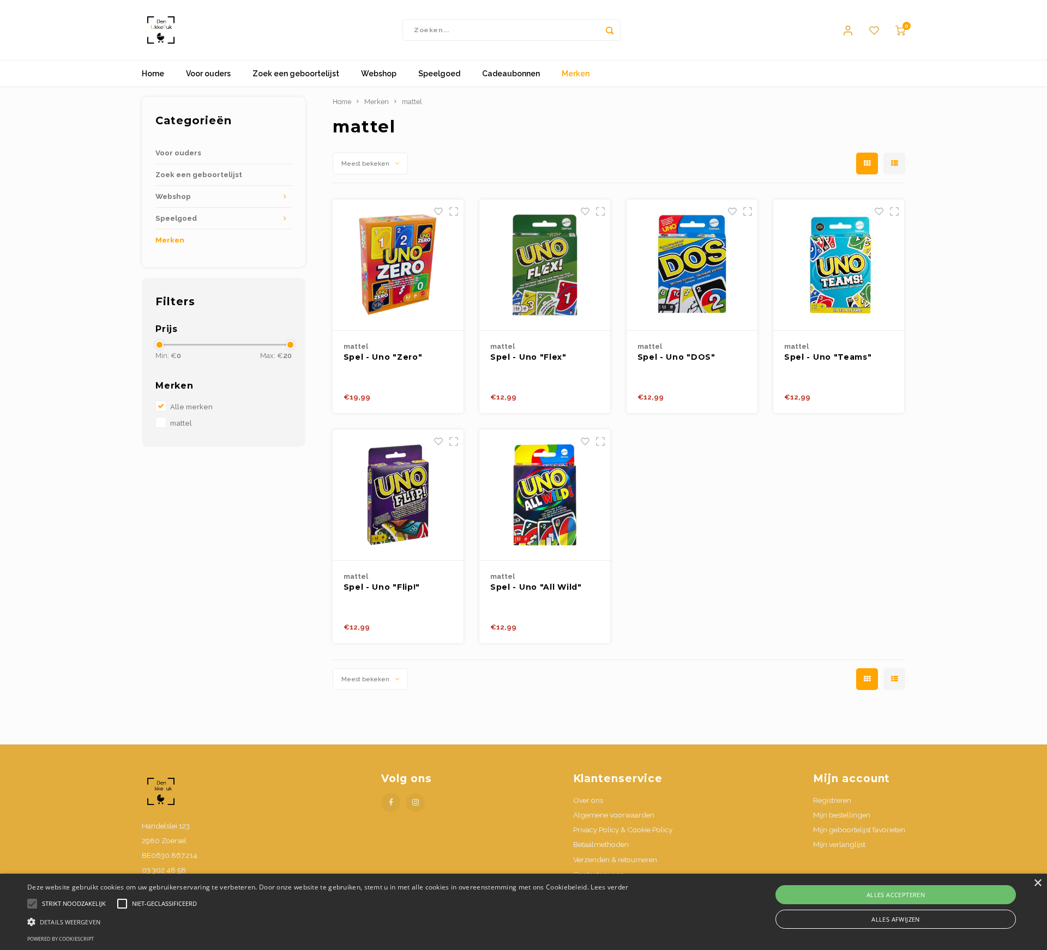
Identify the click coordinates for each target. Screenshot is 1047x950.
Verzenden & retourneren (615, 859)
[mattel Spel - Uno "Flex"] (544, 265)
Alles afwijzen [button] (895, 919)
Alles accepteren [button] (896, 895)
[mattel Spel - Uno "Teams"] (838, 265)
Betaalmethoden (601, 844)
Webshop (378, 73)
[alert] (523, 912)
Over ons (588, 800)
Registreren (832, 800)
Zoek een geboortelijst (295, 73)
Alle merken (191, 407)
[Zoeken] (610, 30)
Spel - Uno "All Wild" (536, 587)
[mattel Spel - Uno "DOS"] (692, 265)
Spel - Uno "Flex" (528, 357)
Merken (575, 73)
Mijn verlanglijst (839, 844)
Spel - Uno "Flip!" (382, 587)
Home (153, 73)
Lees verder (609, 887)
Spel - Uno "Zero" (383, 357)
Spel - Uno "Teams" (828, 357)
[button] (328, 921)
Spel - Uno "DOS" (676, 357)
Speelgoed (439, 73)
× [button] (1037, 883)
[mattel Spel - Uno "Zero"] (398, 265)
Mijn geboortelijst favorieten (859, 829)
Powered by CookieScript (60, 938)
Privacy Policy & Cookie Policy (622, 829)
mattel (181, 423)
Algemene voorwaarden (613, 814)
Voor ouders (208, 73)
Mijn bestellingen (841, 814)
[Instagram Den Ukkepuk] (415, 802)
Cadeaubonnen (511, 73)
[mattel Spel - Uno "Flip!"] (398, 495)
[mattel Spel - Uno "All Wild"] (544, 495)
